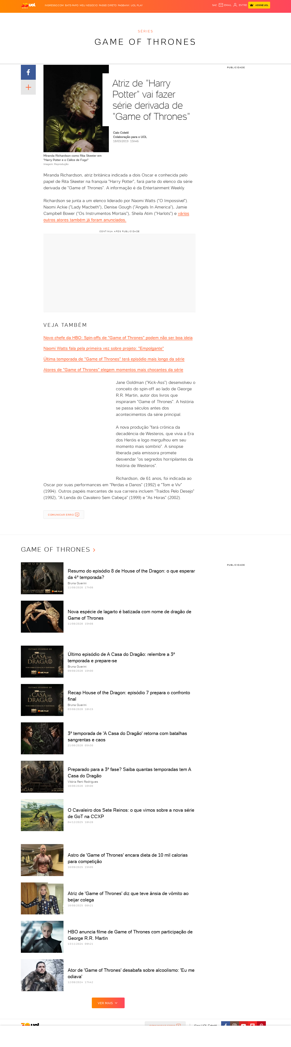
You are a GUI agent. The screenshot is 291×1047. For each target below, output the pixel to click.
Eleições (54, 17)
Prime (236, 17)
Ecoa (194, 17)
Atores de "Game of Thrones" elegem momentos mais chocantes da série (113, 369)
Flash (42, 17)
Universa (162, 17)
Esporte (136, 17)
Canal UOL (206, 17)
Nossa (220, 17)
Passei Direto (108, 5)
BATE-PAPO (71, 5)
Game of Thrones (145, 42)
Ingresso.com (54, 5)
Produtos (29, 17)
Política (83, 17)
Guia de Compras (263, 17)
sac (214, 5)
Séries (145, 31)
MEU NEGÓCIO (89, 5)
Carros (96, 17)
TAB (228, 17)
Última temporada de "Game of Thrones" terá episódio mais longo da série (113, 359)
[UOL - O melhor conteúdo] (28, 5)
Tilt (187, 17)
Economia (111, 17)
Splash (149, 17)
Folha (124, 17)
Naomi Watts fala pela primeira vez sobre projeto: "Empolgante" (103, 348)
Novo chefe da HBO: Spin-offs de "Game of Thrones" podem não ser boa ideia (118, 337)
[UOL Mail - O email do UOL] (225, 5)
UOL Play (137, 5)
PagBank (124, 5)
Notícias (69, 17)
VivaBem (176, 17)
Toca (245, 17)
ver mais (105, 1003)
